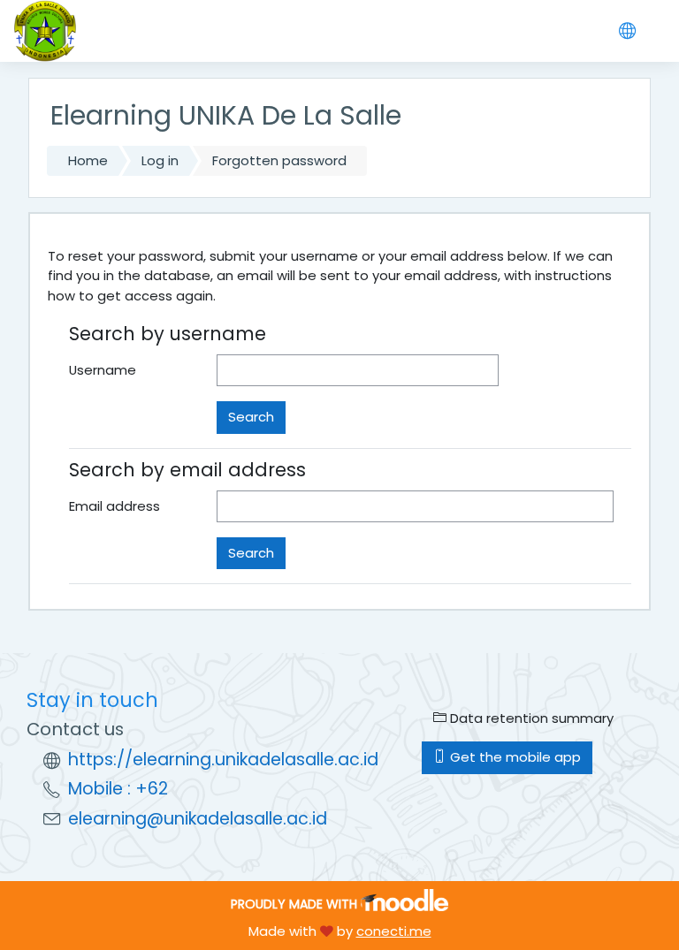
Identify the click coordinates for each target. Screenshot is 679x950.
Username (102, 370)
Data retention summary (530, 718)
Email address (114, 506)
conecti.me (393, 931)
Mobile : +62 (118, 789)
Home (88, 160)
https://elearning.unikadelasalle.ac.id (223, 759)
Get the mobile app (513, 757)
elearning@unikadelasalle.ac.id (197, 819)
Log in (160, 160)
